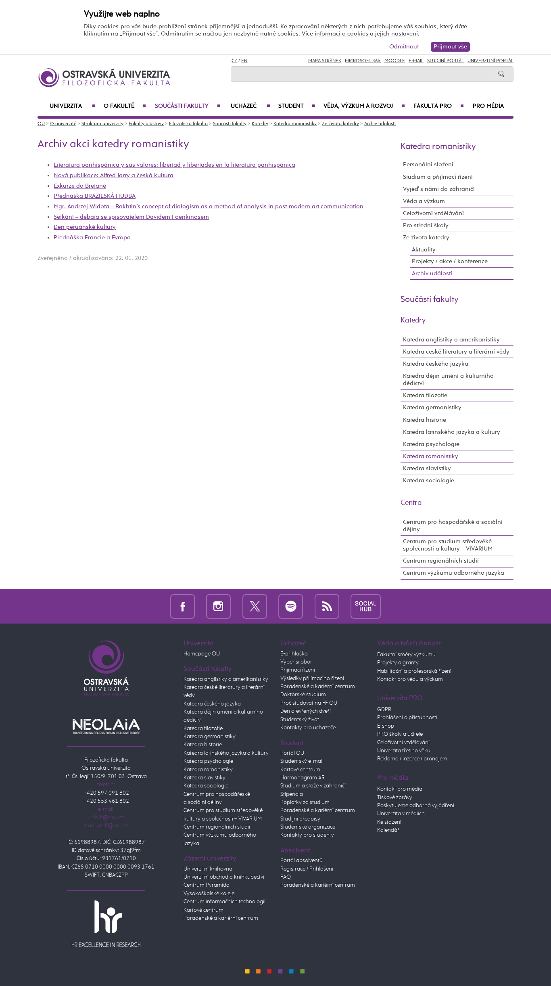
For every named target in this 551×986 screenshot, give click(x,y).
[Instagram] (218, 606)
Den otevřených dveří (305, 711)
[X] (254, 606)
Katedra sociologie (428, 480)
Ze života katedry (340, 123)
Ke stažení (389, 822)
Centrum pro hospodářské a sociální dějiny (453, 525)
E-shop (385, 726)
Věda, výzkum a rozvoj (364, 106)
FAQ (285, 877)
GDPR (384, 709)
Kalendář (388, 830)
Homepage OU (202, 654)
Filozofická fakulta (188, 123)
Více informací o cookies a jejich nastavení (360, 34)
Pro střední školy (426, 225)
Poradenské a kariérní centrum (221, 918)
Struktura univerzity (102, 123)
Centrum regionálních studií (441, 561)
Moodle (394, 61)
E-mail (416, 61)
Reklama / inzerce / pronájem (412, 759)
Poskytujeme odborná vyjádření (415, 805)
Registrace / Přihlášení (306, 869)
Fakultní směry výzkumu (406, 654)
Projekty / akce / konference (450, 261)
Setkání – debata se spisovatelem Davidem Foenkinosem (131, 217)
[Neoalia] (106, 726)
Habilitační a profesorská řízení (414, 671)
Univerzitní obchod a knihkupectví (224, 877)
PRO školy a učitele (400, 734)
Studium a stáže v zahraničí (313, 786)
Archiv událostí (380, 123)
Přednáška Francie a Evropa (92, 237)
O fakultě (125, 106)
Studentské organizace (307, 827)
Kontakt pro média (399, 789)
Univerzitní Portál (490, 61)
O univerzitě (63, 123)
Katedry (260, 123)
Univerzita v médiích (401, 813)
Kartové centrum (203, 910)
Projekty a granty (398, 663)
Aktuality (424, 250)
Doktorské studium (303, 694)
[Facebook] (182, 606)
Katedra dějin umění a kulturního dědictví (448, 379)
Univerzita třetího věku (403, 751)
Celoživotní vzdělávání (433, 213)
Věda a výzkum (424, 201)
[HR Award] (106, 923)
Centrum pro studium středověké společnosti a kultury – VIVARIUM (448, 545)
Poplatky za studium (305, 802)
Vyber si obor (296, 662)
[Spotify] (290, 606)
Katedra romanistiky (295, 123)
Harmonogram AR (302, 778)
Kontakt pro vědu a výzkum (410, 679)
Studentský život (299, 719)
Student (296, 106)
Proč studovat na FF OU (308, 703)
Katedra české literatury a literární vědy (456, 352)
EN (244, 61)
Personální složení (428, 164)
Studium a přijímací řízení (438, 177)
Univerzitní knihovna (208, 869)
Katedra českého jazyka (435, 364)
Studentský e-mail (302, 761)
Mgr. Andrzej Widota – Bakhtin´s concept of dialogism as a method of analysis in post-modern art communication (208, 206)
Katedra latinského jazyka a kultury (451, 432)
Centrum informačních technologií (224, 901)
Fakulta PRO (438, 106)
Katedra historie (424, 420)
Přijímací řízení (297, 670)
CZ (234, 61)
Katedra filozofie (425, 395)
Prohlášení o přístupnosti (407, 717)
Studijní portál (445, 61)
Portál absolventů (301, 860)
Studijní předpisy (300, 819)
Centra (411, 503)
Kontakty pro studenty (307, 835)
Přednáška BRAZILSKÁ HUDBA (95, 196)
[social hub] (366, 606)
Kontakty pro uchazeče (308, 728)
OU (41, 123)
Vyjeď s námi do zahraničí (439, 189)
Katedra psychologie (431, 444)
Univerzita (73, 106)
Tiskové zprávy (394, 797)
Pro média (488, 106)
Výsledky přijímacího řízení (312, 678)
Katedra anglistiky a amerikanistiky (451, 340)
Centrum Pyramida (207, 885)
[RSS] (327, 606)
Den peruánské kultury (85, 227)
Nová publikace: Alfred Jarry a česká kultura (113, 175)
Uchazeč (250, 106)
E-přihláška (294, 654)
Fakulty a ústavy (146, 123)
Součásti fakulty (187, 106)
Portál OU (292, 753)
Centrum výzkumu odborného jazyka (453, 573)
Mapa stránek (324, 61)
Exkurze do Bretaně (80, 186)
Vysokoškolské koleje (209, 893)
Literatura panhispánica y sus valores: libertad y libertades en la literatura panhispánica (174, 165)
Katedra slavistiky (427, 468)
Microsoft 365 (363, 61)
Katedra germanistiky (432, 407)
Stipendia (291, 794)
